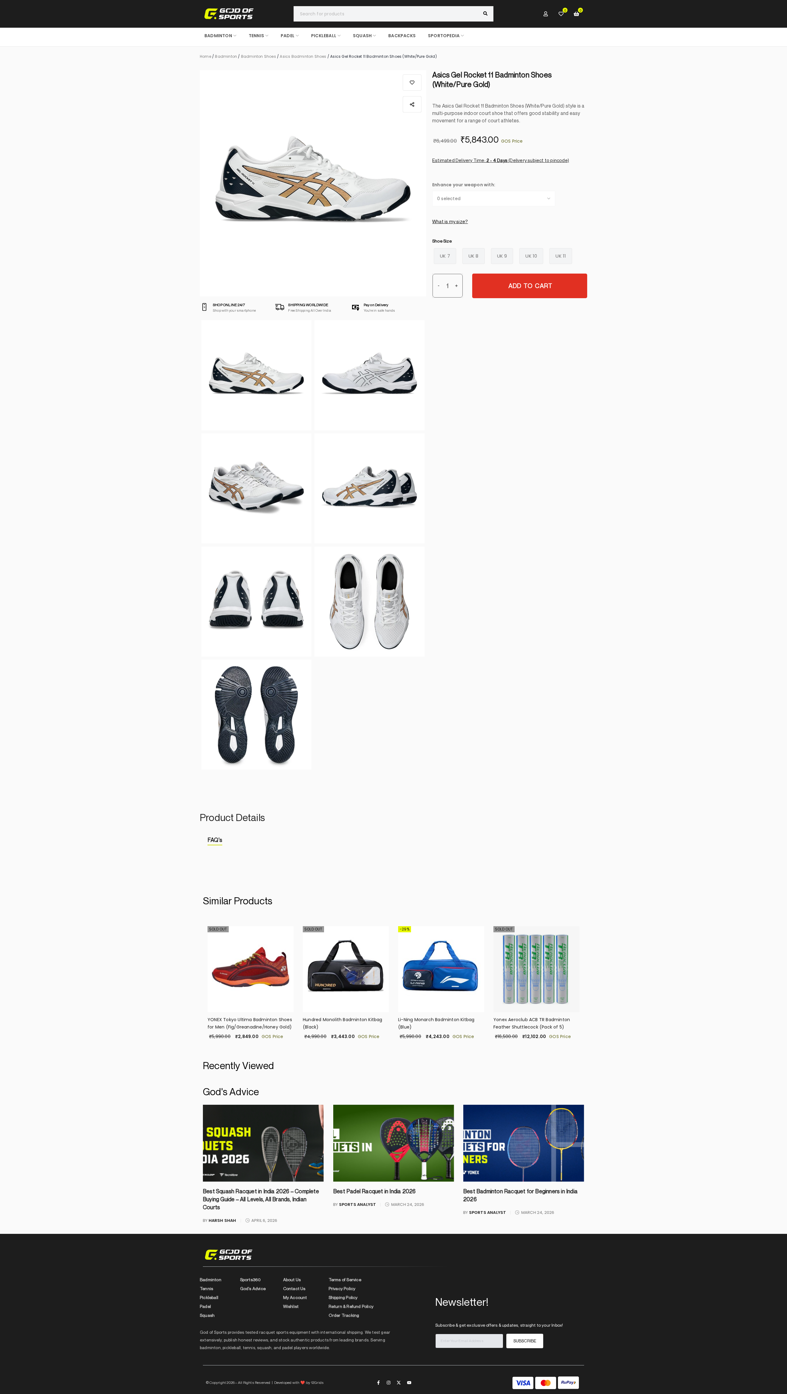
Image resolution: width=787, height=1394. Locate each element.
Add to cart (530, 286)
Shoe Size (442, 240)
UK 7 (445, 256)
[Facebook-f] (378, 1382)
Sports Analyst (357, 1204)
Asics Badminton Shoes (303, 56)
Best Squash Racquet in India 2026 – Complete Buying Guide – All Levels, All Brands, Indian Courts (261, 1199)
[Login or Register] (546, 14)
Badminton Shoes (258, 56)
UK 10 (531, 256)
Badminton (226, 56)
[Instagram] (388, 1382)
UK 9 (502, 256)
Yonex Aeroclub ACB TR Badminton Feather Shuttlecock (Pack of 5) (531, 1023)
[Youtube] (409, 1382)
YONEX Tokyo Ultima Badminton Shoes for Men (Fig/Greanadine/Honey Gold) (250, 1023)
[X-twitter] (398, 1382)
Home (205, 56)
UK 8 (474, 256)
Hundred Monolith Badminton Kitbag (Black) (342, 1023)
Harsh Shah (222, 1220)
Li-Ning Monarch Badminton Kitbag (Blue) (436, 1023)
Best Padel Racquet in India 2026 (374, 1191)
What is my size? (450, 221)
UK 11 (561, 256)
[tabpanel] (393, 855)
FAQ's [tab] (215, 839)
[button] (412, 82)
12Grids (317, 1382)
